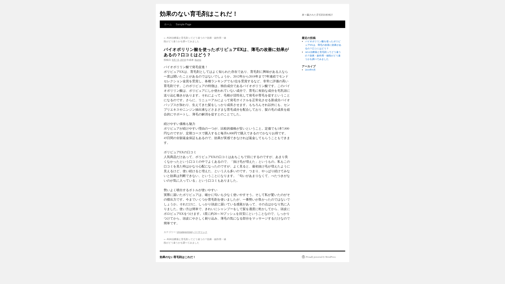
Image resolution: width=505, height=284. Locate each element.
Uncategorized (185, 232)
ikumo (198, 59)
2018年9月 (310, 69)
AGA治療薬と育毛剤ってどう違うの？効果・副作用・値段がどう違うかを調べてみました (195, 39)
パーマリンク (200, 232)
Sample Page (183, 24)
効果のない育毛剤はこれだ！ (199, 13)
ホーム (168, 24)
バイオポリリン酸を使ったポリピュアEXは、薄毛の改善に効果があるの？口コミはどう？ (323, 45)
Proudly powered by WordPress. (321, 256)
